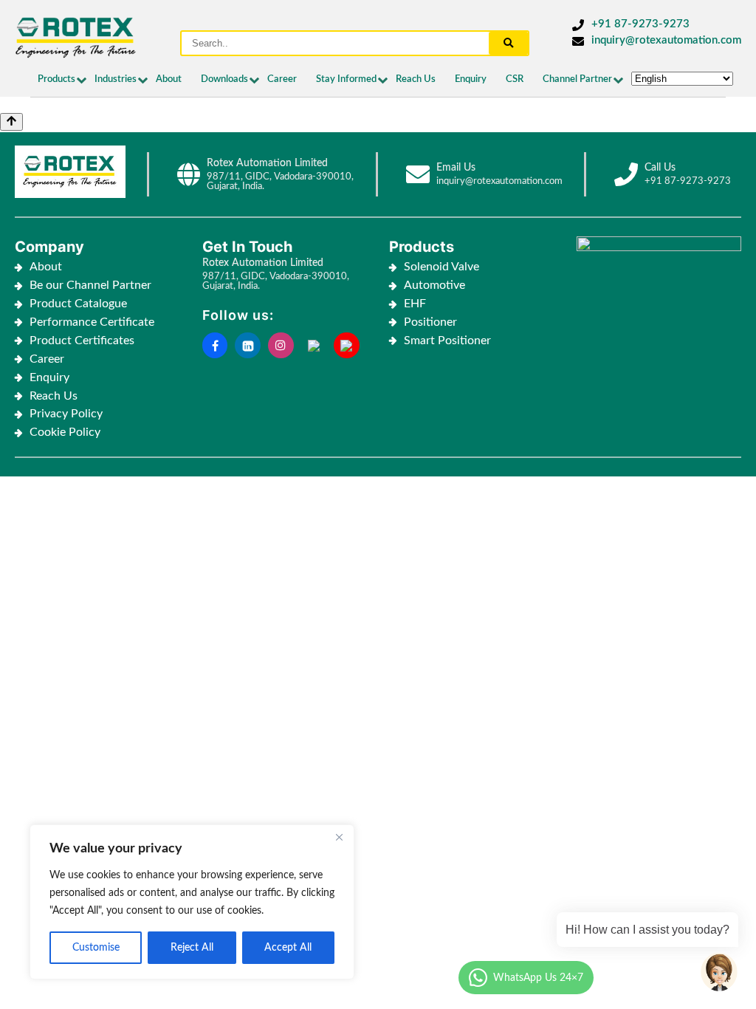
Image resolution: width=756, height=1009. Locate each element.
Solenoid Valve (441, 267)
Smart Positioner (447, 340)
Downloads (224, 79)
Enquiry (471, 79)
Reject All (192, 948)
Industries (115, 79)
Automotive (434, 285)
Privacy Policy (66, 414)
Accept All (288, 948)
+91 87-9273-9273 (640, 24)
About (169, 79)
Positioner (430, 322)
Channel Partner (577, 79)
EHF (415, 303)
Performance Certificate (92, 322)
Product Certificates (82, 340)
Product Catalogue (78, 303)
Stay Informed (346, 79)
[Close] (339, 837)
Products (56, 79)
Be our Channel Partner (90, 285)
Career (282, 79)
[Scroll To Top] (11, 122)
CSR (514, 79)
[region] (192, 901)
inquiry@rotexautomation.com (666, 40)
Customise (96, 948)
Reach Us (416, 79)
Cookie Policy (66, 432)
